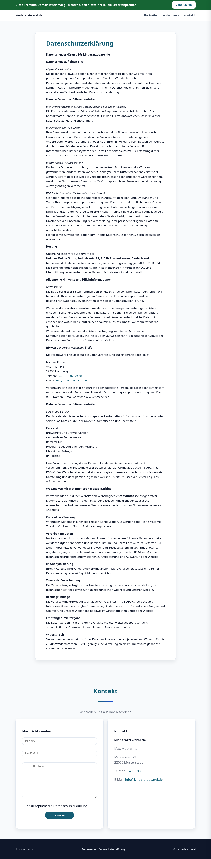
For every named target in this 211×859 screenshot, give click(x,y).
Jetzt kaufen (184, 4)
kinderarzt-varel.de (28, 15)
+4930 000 (134, 771)
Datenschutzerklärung (111, 849)
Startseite (150, 15)
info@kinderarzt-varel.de (144, 779)
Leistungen (169, 15)
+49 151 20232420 (69, 376)
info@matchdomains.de (71, 380)
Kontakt (189, 15)
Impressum (89, 849)
